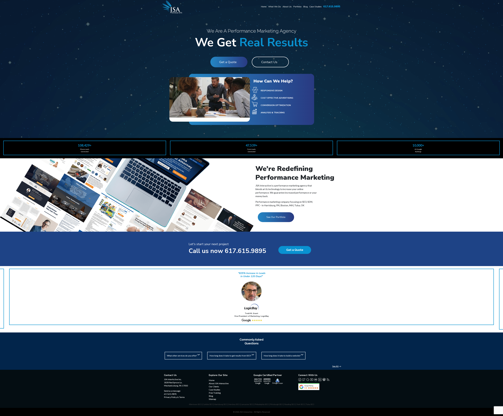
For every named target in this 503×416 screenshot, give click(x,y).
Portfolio (297, 6)
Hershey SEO (234, 404)
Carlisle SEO (208, 404)
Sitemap (212, 399)
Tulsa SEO (310, 404)
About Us (287, 6)
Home (264, 6)
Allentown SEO (195, 404)
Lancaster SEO (247, 404)
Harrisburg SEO (220, 404)
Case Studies (315, 6)
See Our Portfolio (275, 217)
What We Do (274, 6)
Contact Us (269, 62)
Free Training (215, 393)
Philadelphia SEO (262, 404)
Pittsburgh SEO (276, 404)
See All (335, 366)
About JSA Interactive (219, 383)
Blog (305, 6)
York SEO (300, 404)
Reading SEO (289, 404)
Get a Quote (228, 62)
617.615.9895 (331, 6)
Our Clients (214, 386)
